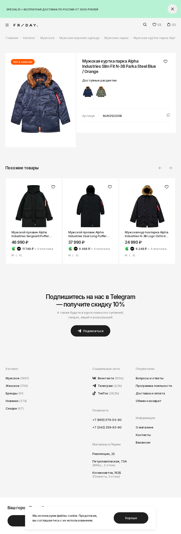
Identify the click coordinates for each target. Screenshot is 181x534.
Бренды (14, 393)
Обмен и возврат (148, 401)
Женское (17, 386)
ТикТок (108, 393)
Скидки (15, 408)
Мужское (17, 378)
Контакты (143, 435)
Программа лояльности (154, 386)
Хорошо (131, 518)
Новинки (16, 401)
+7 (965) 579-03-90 (107, 420)
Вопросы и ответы (150, 378)
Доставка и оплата (150, 393)
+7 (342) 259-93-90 (107, 427)
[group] (88, 91)
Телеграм (109, 386)
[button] (170, 168)
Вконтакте (110, 378)
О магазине (144, 427)
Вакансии (143, 442)
